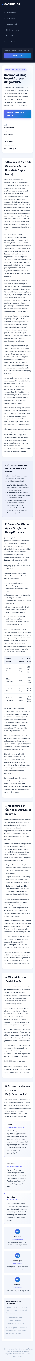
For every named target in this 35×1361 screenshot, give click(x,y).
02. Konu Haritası (9, 18)
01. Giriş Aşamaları (10, 12)
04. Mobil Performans (11, 30)
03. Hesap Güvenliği (10, 24)
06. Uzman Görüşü (10, 42)
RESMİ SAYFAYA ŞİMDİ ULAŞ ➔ (15, 114)
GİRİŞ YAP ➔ (17, 56)
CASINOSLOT (12, 4)
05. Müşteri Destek (10, 36)
